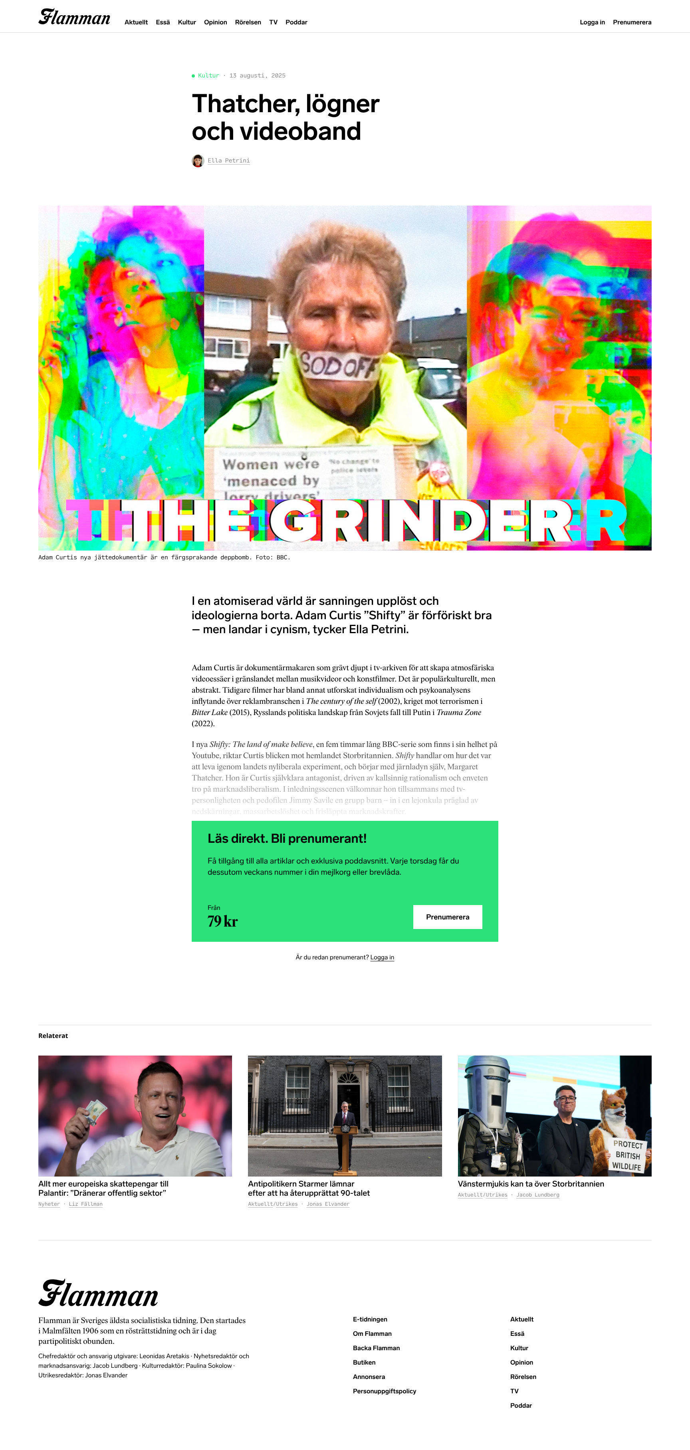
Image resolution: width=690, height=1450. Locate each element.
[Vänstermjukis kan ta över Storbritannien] (555, 1116)
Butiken (364, 1363)
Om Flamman (372, 1334)
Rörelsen (248, 22)
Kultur (187, 22)
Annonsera (369, 1377)
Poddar (296, 22)
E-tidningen (370, 1319)
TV (273, 22)
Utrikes (286, 1203)
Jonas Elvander (328, 1203)
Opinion (215, 22)
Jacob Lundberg (537, 1194)
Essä (163, 22)
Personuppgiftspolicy (384, 1391)
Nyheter (49, 1203)
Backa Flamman (376, 1348)
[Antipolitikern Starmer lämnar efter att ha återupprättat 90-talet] (345, 1116)
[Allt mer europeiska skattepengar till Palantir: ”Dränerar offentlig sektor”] (135, 1116)
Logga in (592, 22)
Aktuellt (136, 22)
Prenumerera (632, 22)
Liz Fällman (86, 1203)
